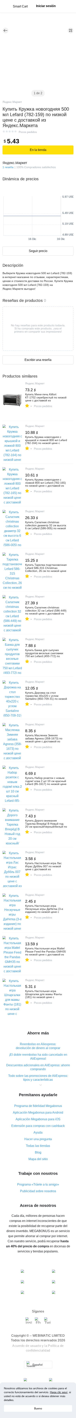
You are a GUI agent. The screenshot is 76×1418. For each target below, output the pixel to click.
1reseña (8, 167)
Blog (38, 1152)
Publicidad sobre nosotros (38, 1191)
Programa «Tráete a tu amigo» (38, 1184)
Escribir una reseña (38, 359)
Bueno (38, 1408)
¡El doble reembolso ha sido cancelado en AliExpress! (38, 1056)
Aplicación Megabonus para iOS (38, 1119)
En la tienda (38, 150)
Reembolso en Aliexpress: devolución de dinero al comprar (38, 1046)
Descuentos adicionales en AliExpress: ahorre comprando (38, 1067)
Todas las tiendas (38, 1145)
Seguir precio (38, 251)
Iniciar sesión (46, 6)
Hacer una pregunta (38, 1139)
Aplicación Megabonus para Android (38, 1112)
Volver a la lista (5, 30)
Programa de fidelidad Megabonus (38, 1106)
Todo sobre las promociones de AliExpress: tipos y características (38, 1077)
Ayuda (38, 1132)
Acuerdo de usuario (26, 1345)
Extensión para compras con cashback (38, 1125)
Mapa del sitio (38, 1159)
